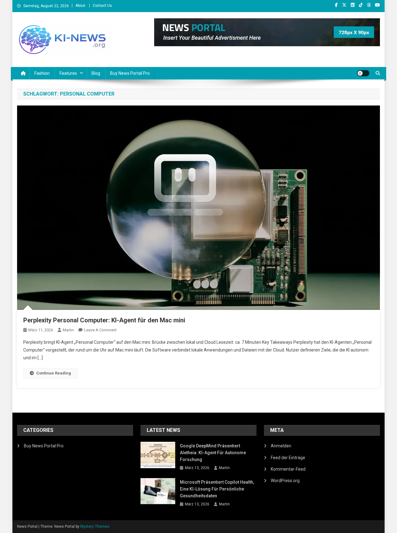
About (80, 5)
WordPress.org (285, 480)
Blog (95, 73)
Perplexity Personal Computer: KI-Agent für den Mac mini (104, 320)
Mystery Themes (94, 526)
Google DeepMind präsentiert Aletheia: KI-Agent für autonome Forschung (213, 452)
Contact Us (102, 5)
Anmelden (281, 445)
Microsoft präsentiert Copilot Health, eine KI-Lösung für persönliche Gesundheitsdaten (217, 489)
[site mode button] (363, 73)
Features (68, 73)
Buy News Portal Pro (130, 73)
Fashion (42, 73)
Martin (68, 330)
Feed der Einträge (288, 457)
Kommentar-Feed (288, 469)
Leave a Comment (100, 330)
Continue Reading (53, 373)
